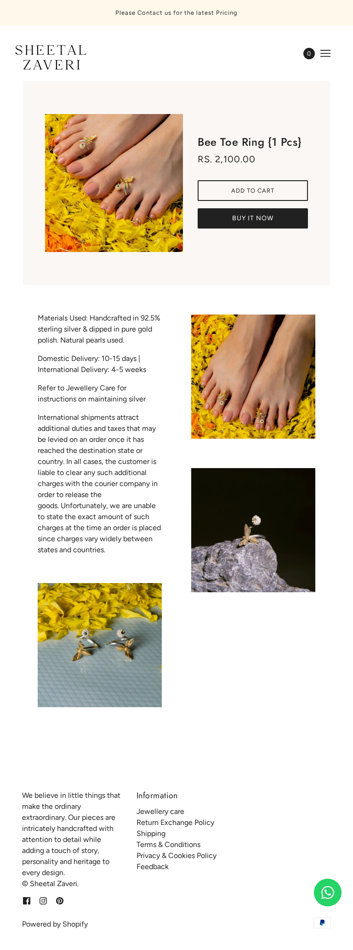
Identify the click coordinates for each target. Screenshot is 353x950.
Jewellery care (160, 811)
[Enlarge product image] (114, 183)
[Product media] (100, 645)
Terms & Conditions (168, 844)
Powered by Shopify (55, 924)
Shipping (151, 833)
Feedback (153, 866)
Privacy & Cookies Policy (176, 855)
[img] (26, 900)
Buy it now (252, 218)
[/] (49, 58)
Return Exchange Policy (175, 822)
